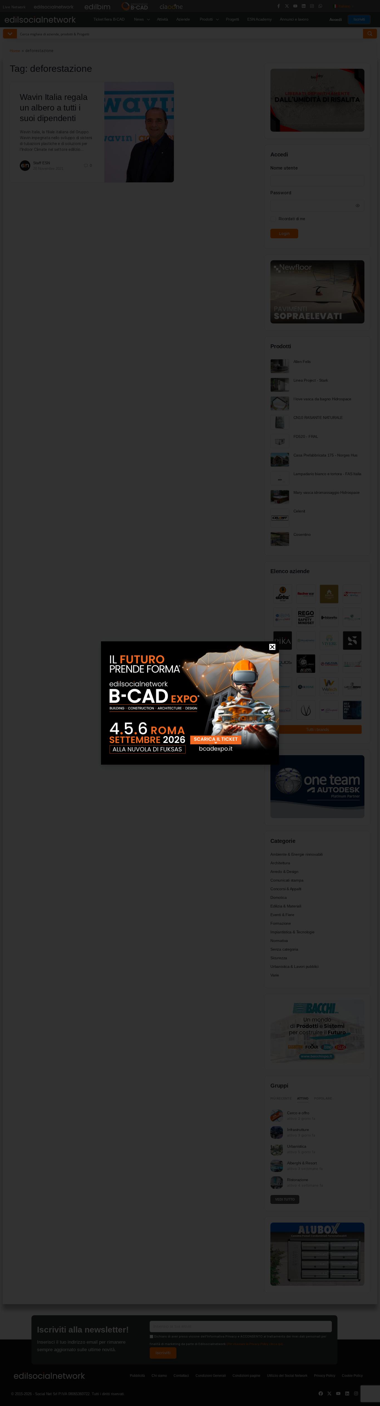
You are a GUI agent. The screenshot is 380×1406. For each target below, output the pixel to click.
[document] (190, 703)
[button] (272, 647)
